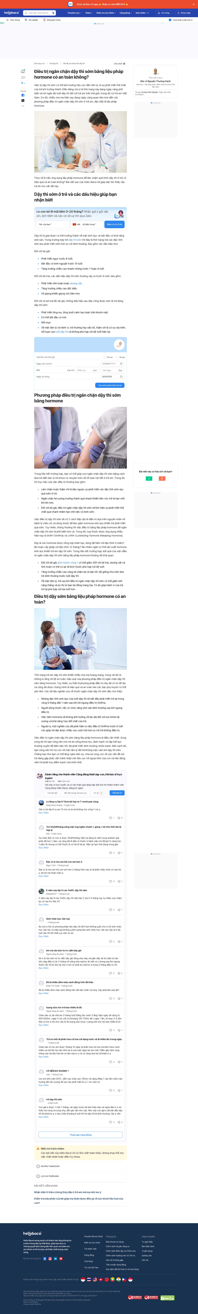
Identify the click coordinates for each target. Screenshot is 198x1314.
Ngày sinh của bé (44, 364)
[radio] (105, 357)
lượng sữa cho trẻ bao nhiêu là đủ (64, 1007)
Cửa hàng (88, 1261)
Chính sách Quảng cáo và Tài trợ (120, 1255)
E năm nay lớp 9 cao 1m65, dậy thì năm (66, 890)
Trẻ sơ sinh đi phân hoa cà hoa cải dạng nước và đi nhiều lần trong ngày (84, 1039)
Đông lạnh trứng (53, 20)
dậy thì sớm (75, 239)
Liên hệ (145, 1260)
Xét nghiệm (33, 20)
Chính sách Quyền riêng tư (117, 1246)
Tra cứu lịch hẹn (91, 1267)
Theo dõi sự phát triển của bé (109, 385)
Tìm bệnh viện (90, 1249)
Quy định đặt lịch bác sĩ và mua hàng (122, 1269)
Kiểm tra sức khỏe (92, 1242)
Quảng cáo (147, 1255)
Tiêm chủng (15, 20)
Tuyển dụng (147, 1251)
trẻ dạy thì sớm (54, 1099)
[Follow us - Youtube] (60, 1258)
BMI (38, 370)
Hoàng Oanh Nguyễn (149, 92)
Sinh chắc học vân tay (58, 918)
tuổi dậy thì (62, 331)
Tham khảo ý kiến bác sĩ (182, 20)
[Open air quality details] (23, 71)
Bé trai (110, 357)
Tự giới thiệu (147, 1242)
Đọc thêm (43, 812)
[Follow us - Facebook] (44, 1258)
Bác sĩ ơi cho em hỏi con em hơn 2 (64, 861)
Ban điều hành (148, 1246)
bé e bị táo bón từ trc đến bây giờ (63, 950)
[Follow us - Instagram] (50, 1258)
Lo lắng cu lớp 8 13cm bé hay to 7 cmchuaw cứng (72, 801)
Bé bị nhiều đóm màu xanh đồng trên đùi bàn (69, 982)
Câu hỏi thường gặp (114, 1260)
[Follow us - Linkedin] (55, 1258)
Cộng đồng (89, 1255)
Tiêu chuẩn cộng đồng (116, 1264)
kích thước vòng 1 (68, 562)
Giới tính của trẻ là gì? (46, 357)
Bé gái (122, 357)
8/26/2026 (107, 376)
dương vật (76, 283)
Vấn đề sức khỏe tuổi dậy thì (74, 63)
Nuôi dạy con (39, 63)
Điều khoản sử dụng (115, 1242)
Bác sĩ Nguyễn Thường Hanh (155, 81)
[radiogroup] (114, 357)
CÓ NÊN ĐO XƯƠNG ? (57, 1071)
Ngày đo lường (43, 376)
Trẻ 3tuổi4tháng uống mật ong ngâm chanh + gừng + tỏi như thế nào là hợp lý (83, 828)
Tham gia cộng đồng (80, 1135)
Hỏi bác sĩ (117, 793)
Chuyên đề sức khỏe (93, 1236)
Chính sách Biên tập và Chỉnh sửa (121, 1251)
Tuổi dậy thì (53, 63)
